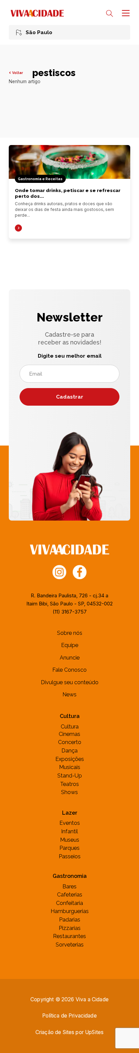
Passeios (70, 856)
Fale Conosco (69, 670)
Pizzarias (70, 928)
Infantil (69, 831)
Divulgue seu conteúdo (70, 682)
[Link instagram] (59, 571)
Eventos (69, 823)
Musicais (69, 767)
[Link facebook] (80, 571)
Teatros (69, 784)
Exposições (69, 759)
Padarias (69, 919)
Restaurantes (69, 936)
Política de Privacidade (69, 1016)
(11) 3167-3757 (70, 611)
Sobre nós (69, 633)
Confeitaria (69, 903)
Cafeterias (69, 894)
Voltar (17, 73)
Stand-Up (69, 775)
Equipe (69, 645)
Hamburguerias (70, 911)
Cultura (70, 726)
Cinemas (69, 734)
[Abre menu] (125, 13)
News (69, 694)
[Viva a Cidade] (37, 13)
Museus (69, 840)
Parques (69, 848)
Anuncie (70, 657)
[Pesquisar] (109, 13)
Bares (69, 886)
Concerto (69, 742)
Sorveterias (70, 944)
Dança (69, 750)
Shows (69, 792)
